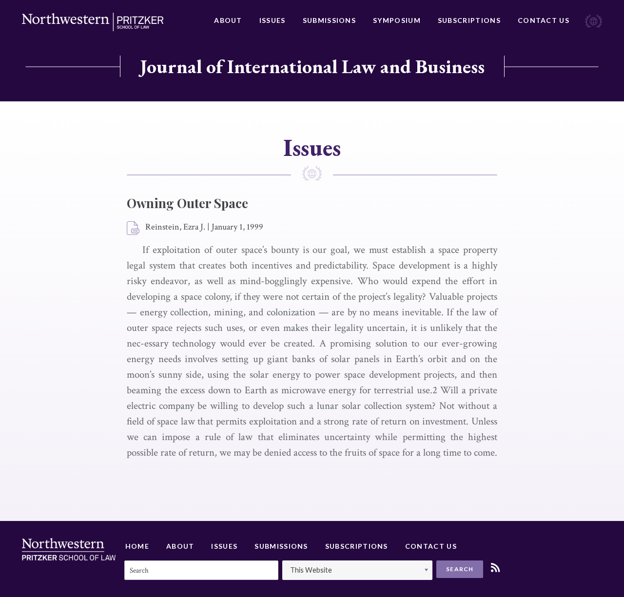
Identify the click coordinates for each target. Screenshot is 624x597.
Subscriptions (469, 20)
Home (137, 546)
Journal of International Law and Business (312, 66)
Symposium (397, 20)
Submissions (329, 20)
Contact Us (543, 20)
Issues (272, 20)
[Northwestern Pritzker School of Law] (92, 22)
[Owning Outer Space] (133, 228)
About (228, 20)
